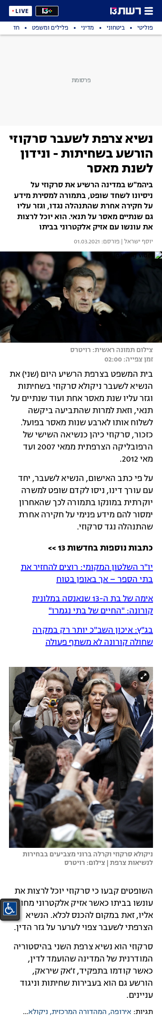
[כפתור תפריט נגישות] (10, 908)
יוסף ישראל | (136, 242)
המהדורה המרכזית (79, 1012)
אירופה (120, 1012)
